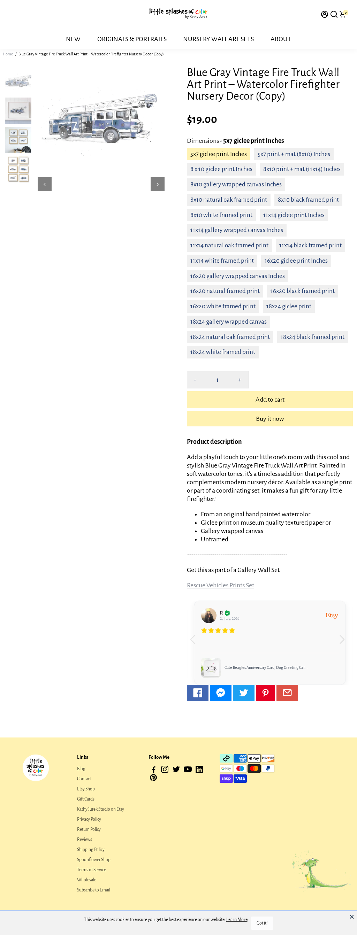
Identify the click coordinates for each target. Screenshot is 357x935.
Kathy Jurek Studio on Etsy (100, 809)
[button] (344, 642)
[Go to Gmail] (287, 693)
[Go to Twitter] (244, 693)
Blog (81, 768)
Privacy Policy (89, 819)
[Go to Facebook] (197, 693)
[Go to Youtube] (187, 770)
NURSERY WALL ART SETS (218, 39)
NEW (73, 39)
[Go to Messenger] (220, 693)
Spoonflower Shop (94, 859)
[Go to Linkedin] (199, 770)
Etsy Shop (86, 789)
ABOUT (281, 39)
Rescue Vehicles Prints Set (220, 585)
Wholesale (86, 880)
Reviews (84, 839)
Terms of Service (91, 869)
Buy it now (270, 418)
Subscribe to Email (93, 890)
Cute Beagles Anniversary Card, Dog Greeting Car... (266, 667)
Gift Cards (85, 799)
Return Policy (89, 829)
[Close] (352, 916)
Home (8, 54)
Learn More (237, 919)
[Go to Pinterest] (265, 693)
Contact (84, 778)
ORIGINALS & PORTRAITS (132, 39)
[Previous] (45, 184)
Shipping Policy (91, 849)
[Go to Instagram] (164, 770)
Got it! (262, 923)
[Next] (158, 184)
